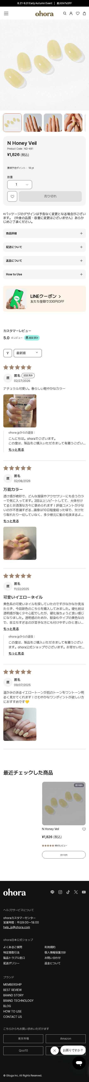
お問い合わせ (52, 958)
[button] (64, 13)
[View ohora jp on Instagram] (60, 892)
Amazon (65, 1038)
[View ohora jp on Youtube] (84, 892)
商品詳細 (11, 233)
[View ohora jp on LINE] (52, 892)
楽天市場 (23, 1038)
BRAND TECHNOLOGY (18, 1000)
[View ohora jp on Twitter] (76, 892)
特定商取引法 (11, 952)
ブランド (8, 977)
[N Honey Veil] (12, 122)
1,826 (52, 837)
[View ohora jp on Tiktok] (68, 892)
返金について (52, 963)
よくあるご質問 (12, 947)
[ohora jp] (44, 13)
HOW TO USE (12, 1011)
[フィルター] (7, 353)
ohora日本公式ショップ (18, 940)
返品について (14, 260)
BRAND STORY (13, 995)
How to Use (14, 274)
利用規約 (49, 947)
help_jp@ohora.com (16, 927)
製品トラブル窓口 (14, 958)
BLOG (7, 1006)
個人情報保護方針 (55, 952)
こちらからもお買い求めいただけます (26, 1028)
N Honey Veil (50, 829)
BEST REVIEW (12, 990)
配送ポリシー (11, 963)
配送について (14, 247)
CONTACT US (12, 1016)
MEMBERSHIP (12, 984)
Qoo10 (23, 1050)
